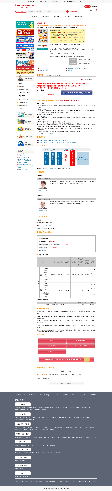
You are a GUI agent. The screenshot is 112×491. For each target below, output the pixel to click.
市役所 (69, 417)
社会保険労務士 (69, 427)
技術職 (54, 417)
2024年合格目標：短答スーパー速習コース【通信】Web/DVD (54, 140)
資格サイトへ (52, 351)
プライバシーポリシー (64, 481)
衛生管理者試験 (90, 427)
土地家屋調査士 (38, 437)
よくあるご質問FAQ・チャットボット (77, 68)
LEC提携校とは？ (43, 109)
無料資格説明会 (80, 340)
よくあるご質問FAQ (69, 1)
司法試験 (71, 407)
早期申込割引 (66, 16)
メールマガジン (56, 395)
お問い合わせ (74, 395)
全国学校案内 (42, 116)
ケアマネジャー (41, 445)
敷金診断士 (88, 437)
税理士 (24, 427)
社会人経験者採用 (19, 419)
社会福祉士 (23, 445)
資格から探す (33, 16)
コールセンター (44, 1)
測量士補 (46, 437)
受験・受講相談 (52, 346)
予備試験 (57, 407)
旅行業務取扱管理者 (20, 460)
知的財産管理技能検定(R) (21, 409)
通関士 (95, 437)
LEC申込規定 (92, 481)
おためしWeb (78, 16)
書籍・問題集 (45, 16)
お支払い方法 (21, 155)
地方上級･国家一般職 (34, 417)
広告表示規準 (39, 481)
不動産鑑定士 (28, 437)
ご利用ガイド (58, 1)
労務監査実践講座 (28, 429)
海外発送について (22, 169)
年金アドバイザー (79, 427)
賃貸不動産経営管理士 (78, 437)
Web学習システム (20, 395)
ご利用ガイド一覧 (22, 162)
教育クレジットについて (24, 157)
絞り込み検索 (73, 11)
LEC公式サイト (33, 1)
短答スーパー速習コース (49, 168)
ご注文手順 (21, 154)
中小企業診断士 (59, 427)
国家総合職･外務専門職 (21, 417)
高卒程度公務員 (85, 417)
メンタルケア (31, 445)
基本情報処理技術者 (29, 453)
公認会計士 (18, 427)
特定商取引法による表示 (24, 164)
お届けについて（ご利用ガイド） (48, 133)
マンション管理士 (55, 437)
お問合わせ (81, 1)
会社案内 (83, 395)
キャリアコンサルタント (41, 429)
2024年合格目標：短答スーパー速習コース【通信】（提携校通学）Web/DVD (57, 142)
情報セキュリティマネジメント (44, 453)
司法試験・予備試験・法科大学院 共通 (25, 407)
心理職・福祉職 (62, 417)
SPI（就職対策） (30, 419)
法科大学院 (64, 407)
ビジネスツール (58, 453)
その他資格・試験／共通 (21, 476)
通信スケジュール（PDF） (45, 226)
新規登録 (94, 6)
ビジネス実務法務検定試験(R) (38, 409)
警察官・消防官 (46, 417)
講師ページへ (42, 190)
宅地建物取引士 (19, 437)
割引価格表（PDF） (45, 250)
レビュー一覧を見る (66, 383)
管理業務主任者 (66, 437)
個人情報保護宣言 (50, 481)
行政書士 (84, 407)
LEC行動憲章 (19, 481)
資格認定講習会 (19, 468)
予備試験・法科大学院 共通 (45, 407)
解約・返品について (73, 70)
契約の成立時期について (46, 70)
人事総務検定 (18, 429)
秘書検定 (52, 429)
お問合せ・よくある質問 (24, 161)
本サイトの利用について (79, 481)
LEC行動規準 (29, 481)
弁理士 (90, 407)
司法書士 (78, 407)
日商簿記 (30, 427)
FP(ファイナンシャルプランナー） (44, 427)
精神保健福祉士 (51, 445)
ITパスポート (18, 453)
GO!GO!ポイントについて (24, 159)
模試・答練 (56, 16)
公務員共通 (76, 417)
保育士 (16, 445)
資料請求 (52, 340)
